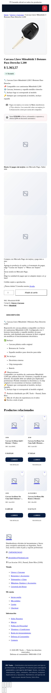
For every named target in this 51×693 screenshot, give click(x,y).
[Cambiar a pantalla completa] (5, 684)
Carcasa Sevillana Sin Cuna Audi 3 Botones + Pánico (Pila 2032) (13, 499)
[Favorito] (22, 418)
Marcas (13, 622)
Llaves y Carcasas (17, 15)
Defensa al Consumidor (20, 637)
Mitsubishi (12, 305)
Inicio (6, 15)
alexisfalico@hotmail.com (18, 558)
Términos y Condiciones (20, 629)
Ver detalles (14, 464)
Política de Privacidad (19, 626)
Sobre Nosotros (17, 619)
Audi (7, 437)
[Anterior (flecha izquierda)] (3, 690)
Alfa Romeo (32, 493)
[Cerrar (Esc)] (10, 684)
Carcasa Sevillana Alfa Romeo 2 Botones (36, 498)
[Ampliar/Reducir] (3, 684)
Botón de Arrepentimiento (21, 633)
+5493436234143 (15, 552)
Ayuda (32, 286)
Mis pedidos (15, 601)
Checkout (14, 608)
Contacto (14, 640)
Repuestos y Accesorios (20, 576)
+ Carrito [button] (14, 459)
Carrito (13, 604)
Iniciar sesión (16, 597)
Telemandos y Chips (19, 579)
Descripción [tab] (13, 315)
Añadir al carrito (31, 293)
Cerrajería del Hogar (19, 587)
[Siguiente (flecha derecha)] (5, 690)
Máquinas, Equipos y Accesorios (23, 583)
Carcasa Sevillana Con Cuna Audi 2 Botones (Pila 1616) (36, 443)
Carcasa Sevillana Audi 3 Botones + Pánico (14, 442)
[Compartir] (8, 684)
